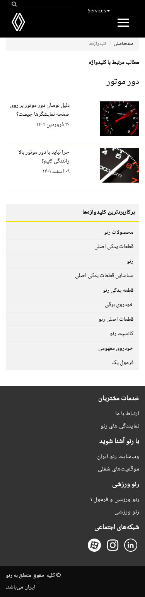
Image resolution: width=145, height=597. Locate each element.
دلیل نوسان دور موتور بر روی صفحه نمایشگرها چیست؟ (40, 110)
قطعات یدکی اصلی (113, 247)
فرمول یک (122, 363)
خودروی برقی (119, 305)
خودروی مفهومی (115, 349)
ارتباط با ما (127, 414)
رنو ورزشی (126, 512)
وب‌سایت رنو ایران (118, 457)
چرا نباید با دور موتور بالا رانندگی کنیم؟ (44, 156)
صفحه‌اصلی (123, 44)
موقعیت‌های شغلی (118, 469)
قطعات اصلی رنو (116, 320)
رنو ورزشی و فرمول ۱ (114, 499)
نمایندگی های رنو (120, 426)
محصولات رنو (118, 233)
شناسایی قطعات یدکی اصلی (104, 276)
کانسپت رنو (121, 334)
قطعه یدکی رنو (118, 291)
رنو (130, 262)
